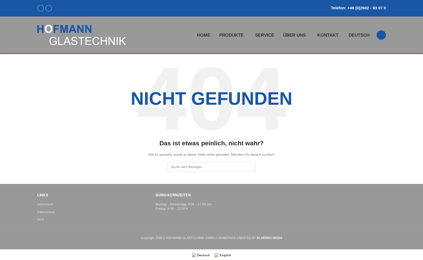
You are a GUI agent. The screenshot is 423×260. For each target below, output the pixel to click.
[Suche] (381, 35)
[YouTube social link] (48, 8)
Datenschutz (46, 212)
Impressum (45, 204)
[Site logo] (81, 34)
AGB (40, 219)
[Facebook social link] (40, 8)
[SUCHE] (251, 167)
